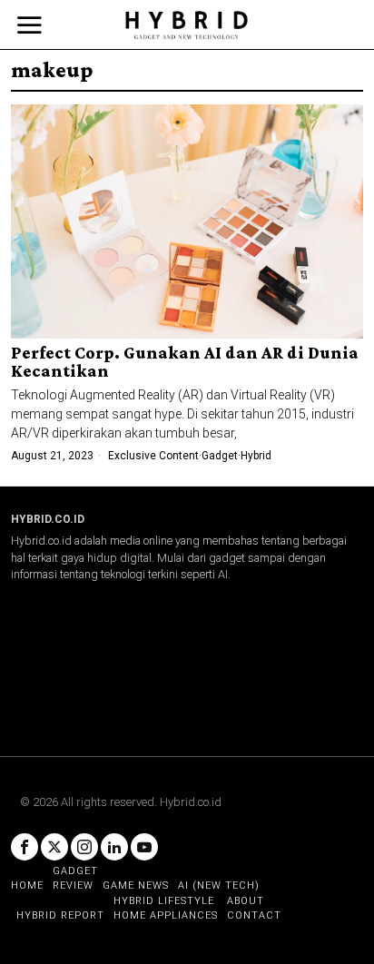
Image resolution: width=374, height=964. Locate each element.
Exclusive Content (153, 455)
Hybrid (256, 455)
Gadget (220, 455)
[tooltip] (24, 847)
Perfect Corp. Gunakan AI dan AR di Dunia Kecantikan (185, 362)
